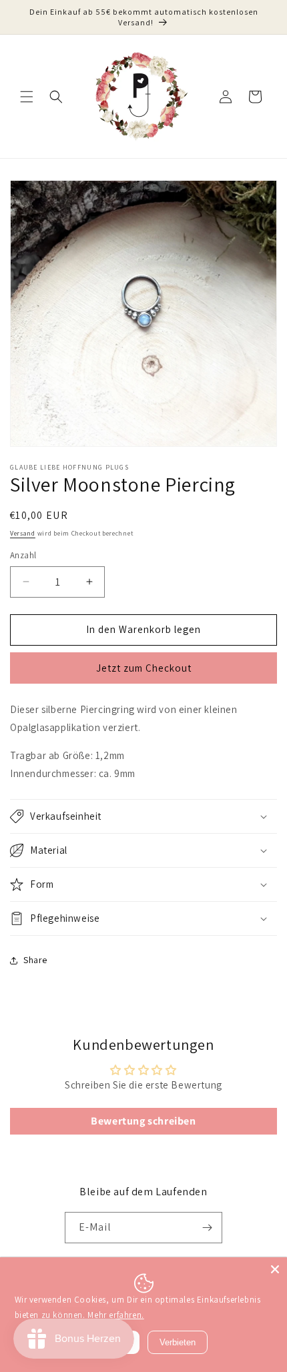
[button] (26, 96)
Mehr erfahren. (115, 1315)
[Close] (275, 1269)
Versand (22, 533)
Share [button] (35, 960)
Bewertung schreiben (143, 1121)
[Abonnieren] (207, 1227)
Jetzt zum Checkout (144, 668)
